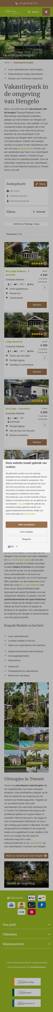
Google (21, 504)
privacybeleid (29, 514)
